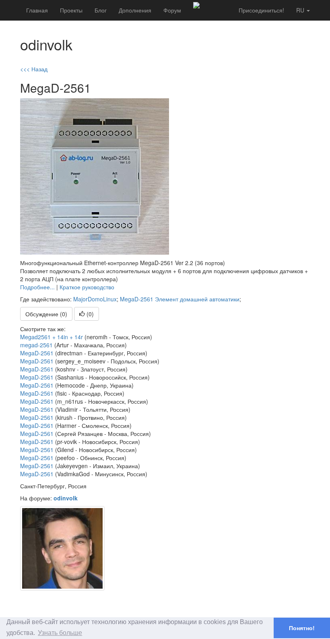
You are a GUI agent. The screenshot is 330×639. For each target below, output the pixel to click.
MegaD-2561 (37, 353)
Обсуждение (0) (46, 314)
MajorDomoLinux (95, 299)
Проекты (71, 10)
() (89, 314)
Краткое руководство (87, 287)
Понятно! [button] (302, 628)
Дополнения (135, 10)
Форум (172, 10)
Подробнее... (37, 287)
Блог (101, 10)
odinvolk (66, 498)
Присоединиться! (261, 10)
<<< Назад (33, 69)
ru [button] (301, 10)
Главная (37, 10)
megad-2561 (36, 345)
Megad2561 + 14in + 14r (51, 337)
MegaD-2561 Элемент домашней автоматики (179, 299)
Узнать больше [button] (60, 632)
